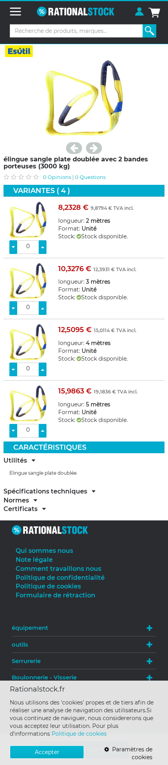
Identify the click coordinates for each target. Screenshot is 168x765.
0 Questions (90, 177)
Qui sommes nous (44, 550)
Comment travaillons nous (58, 568)
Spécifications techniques (48, 491)
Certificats (23, 509)
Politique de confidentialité (60, 577)
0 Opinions (57, 177)
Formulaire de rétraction (55, 595)
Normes (19, 500)
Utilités (18, 460)
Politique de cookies (79, 733)
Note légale (34, 559)
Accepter (47, 752)
